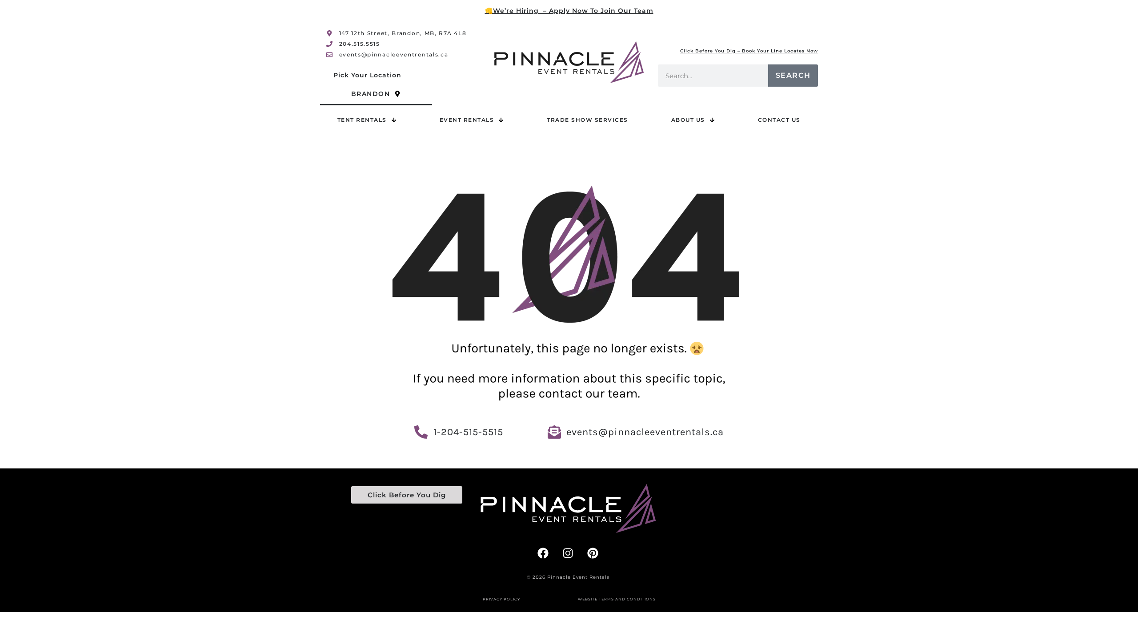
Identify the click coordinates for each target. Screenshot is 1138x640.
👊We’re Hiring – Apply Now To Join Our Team (569, 11)
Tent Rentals (362, 119)
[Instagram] (568, 553)
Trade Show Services (587, 119)
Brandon (370, 94)
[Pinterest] (593, 553)
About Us (688, 119)
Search (793, 75)
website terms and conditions (617, 599)
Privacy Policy (501, 599)
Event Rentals (467, 119)
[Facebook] (543, 553)
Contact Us (779, 119)
